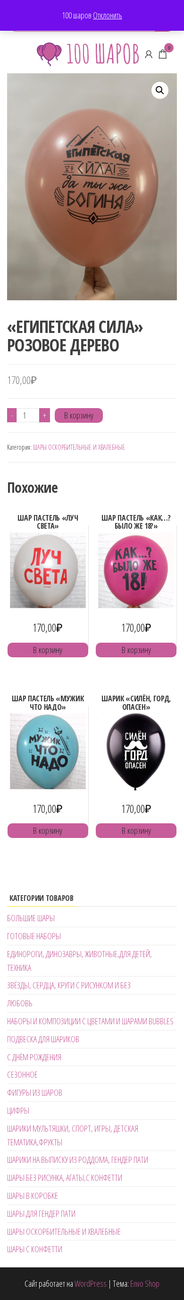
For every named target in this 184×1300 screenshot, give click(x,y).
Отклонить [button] (107, 15)
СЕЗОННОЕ (22, 1074)
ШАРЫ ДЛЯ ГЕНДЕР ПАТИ (41, 1213)
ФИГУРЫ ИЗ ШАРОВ (34, 1092)
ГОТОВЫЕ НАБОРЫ (34, 936)
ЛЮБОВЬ (20, 1003)
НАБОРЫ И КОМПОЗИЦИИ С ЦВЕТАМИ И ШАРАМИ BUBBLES (90, 1021)
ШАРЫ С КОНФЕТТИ (34, 1249)
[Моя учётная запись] (148, 53)
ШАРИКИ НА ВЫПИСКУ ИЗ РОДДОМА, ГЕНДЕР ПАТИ (77, 1159)
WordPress (91, 1283)
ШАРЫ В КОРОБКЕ (32, 1195)
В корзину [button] (47, 650)
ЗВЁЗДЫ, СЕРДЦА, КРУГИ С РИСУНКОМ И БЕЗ (69, 985)
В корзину (78, 415)
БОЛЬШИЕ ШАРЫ (31, 918)
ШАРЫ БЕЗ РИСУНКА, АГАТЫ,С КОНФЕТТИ (64, 1177)
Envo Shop (144, 1283)
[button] (159, 90)
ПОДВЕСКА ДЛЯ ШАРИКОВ (43, 1039)
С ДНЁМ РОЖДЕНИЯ (34, 1057)
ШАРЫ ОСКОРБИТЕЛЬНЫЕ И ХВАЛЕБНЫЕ (79, 447)
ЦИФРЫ (18, 1110)
